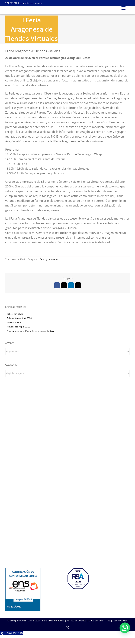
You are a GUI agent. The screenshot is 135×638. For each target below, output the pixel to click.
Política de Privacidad (53, 620)
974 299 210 (11, 3)
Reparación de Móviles (67, 548)
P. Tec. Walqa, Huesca (67, 416)
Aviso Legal (34, 620)
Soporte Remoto (67, 543)
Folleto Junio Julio (15, 313)
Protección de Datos (67, 476)
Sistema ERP (67, 471)
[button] (125, 627)
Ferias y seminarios (49, 259)
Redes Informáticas (67, 462)
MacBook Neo (14, 322)
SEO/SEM (67, 515)
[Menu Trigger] (123, 8)
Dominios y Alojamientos (67, 467)
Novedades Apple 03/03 (18, 326)
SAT (67, 539)
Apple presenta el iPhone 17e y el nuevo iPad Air (30, 330)
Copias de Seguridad (67, 553)
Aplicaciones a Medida (67, 510)
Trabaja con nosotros (116, 620)
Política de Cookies (76, 620)
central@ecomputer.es (31, 3)
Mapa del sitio (95, 620)
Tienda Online (67, 505)
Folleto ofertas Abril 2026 (19, 318)
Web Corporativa (67, 500)
